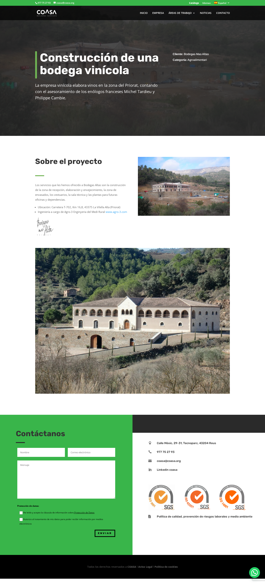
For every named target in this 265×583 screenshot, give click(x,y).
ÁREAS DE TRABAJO (180, 13)
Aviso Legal (145, 566)
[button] (254, 572)
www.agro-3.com (116, 212)
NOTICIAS (205, 13)
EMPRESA (158, 13)
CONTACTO (223, 13)
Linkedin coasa (167, 469)
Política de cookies (166, 566)
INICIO (144, 13)
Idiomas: (206, 3)
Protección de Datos (84, 512)
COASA (132, 566)
